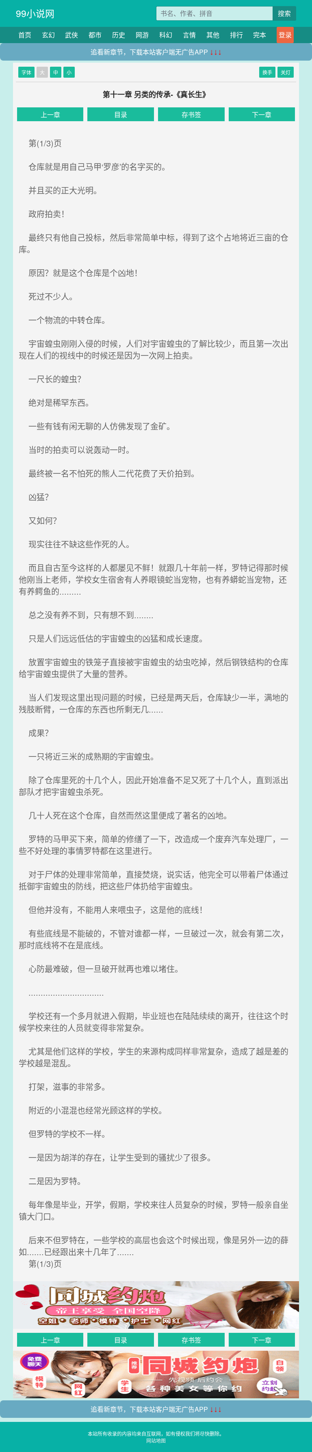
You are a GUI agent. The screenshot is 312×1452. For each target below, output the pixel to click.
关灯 (285, 72)
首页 (24, 34)
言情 (189, 34)
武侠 (71, 34)
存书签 (191, 114)
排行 (236, 34)
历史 (118, 34)
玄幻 (48, 34)
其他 (212, 34)
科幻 (165, 34)
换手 (267, 72)
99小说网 (35, 13)
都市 (95, 34)
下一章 (261, 114)
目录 (120, 114)
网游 (142, 34)
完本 (259, 34)
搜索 (284, 13)
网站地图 (156, 1440)
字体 (26, 72)
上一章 (50, 114)
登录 (285, 34)
